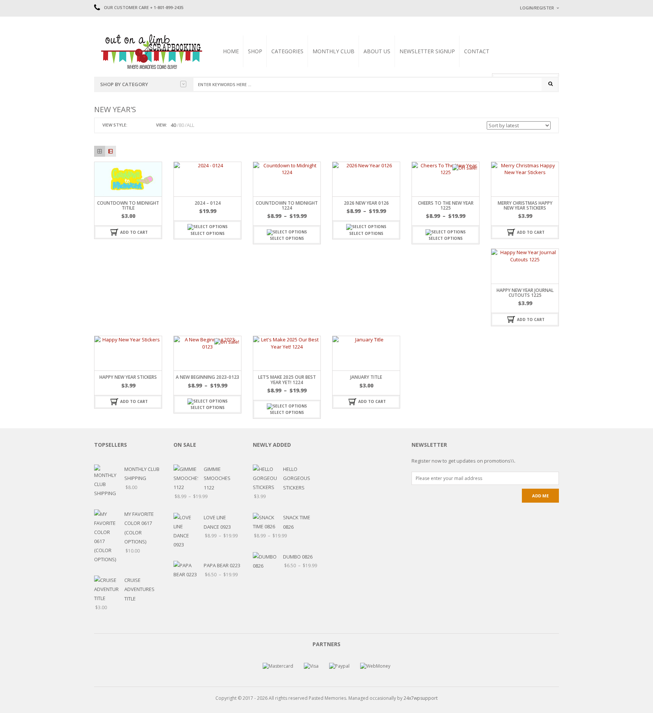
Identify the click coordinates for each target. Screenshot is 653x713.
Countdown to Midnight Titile (128, 205)
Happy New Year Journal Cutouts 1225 (525, 292)
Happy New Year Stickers (128, 377)
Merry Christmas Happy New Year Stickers (525, 205)
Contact (476, 51)
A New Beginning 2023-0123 (207, 377)
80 (181, 125)
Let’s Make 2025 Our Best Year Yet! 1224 (287, 379)
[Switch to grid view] (134, 125)
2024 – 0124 (208, 203)
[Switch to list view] (143, 125)
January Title (366, 377)
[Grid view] (99, 151)
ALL (190, 125)
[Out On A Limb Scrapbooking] (150, 51)
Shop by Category (124, 84)
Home (231, 51)
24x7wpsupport (421, 698)
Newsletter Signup (427, 51)
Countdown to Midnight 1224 (287, 205)
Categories (287, 51)
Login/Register (537, 8)
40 (173, 125)
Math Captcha (534, 102)
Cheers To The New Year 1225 (446, 205)
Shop (255, 51)
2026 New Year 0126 (366, 203)
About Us (377, 51)
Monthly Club (333, 51)
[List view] (110, 151)
